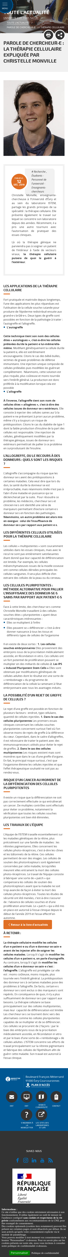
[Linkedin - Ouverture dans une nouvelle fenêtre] (34, 1162)
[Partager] (60, 35)
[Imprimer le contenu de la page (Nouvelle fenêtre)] (48, 35)
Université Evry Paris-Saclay (20, 18)
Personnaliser (19, 1253)
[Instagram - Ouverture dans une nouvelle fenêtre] (25, 1162)
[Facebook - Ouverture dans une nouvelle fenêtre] (17, 1162)
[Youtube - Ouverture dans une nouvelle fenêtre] (42, 1162)
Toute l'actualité (17, 22)
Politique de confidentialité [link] (45, 1253)
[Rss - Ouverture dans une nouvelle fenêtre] (50, 1162)
